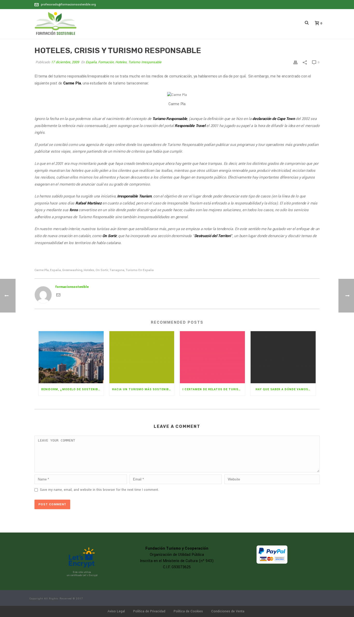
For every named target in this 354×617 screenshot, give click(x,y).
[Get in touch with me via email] (58, 296)
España (91, 62)
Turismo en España (140, 270)
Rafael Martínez (88, 203)
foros (73, 210)
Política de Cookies (188, 611)
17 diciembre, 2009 (65, 62)
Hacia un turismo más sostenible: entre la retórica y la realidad (143, 389)
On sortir (102, 270)
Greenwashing (72, 270)
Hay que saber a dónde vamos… (283, 389)
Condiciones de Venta (227, 611)
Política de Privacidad (149, 611)
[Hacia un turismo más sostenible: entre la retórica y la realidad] (141, 357)
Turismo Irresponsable (144, 62)
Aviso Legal (116, 611)
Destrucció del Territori (212, 236)
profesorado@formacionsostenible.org (68, 4)
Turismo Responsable (169, 119)
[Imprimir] (295, 62)
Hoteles (121, 62)
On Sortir (109, 236)
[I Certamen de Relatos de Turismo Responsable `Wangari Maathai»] (212, 357)
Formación (106, 62)
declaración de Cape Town (273, 119)
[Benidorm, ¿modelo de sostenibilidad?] (71, 357)
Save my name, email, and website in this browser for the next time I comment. (99, 489)
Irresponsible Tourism (134, 196)
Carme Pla (72, 83)
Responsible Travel (190, 126)
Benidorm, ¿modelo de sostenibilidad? (72, 389)
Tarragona (117, 270)
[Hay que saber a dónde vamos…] (283, 357)
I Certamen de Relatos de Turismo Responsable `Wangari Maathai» (213, 389)
